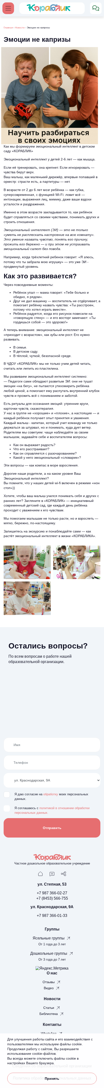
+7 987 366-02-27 (52, 893)
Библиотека (49, 1014)
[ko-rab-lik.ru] (48, 8)
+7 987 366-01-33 (52, 916)
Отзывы (49, 982)
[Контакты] (52, 873)
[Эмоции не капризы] (27, 562)
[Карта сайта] (64, 873)
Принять (52, 1078)
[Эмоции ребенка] (76, 562)
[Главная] (40, 873)
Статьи (49, 1008)
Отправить (52, 828)
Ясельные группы (49, 938)
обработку (50, 794)
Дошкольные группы (49, 953)
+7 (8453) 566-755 (52, 898)
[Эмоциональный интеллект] (27, 598)
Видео (49, 988)
